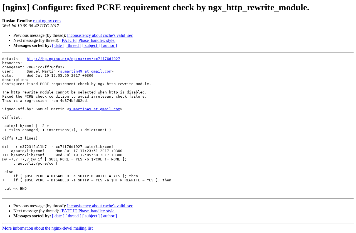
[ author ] (109, 45)
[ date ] (58, 45)
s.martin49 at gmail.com (85, 71)
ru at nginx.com (47, 20)
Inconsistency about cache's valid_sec (100, 35)
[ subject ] (91, 45)
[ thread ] (73, 45)
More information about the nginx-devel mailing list (47, 228)
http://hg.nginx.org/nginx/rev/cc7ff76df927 (73, 59)
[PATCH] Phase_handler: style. (87, 40)
